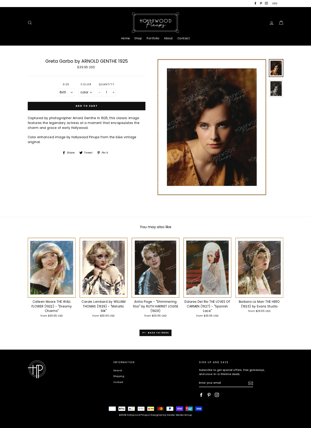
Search (117, 370)
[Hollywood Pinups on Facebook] (201, 395)
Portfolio (153, 38)
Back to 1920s (158, 332)
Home (125, 38)
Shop (138, 38)
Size (66, 84)
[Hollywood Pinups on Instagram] (217, 395)
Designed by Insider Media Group (171, 415)
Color (86, 84)
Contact (183, 38)
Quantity (106, 84)
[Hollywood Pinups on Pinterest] (209, 395)
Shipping (118, 376)
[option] (211, 127)
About (168, 38)
